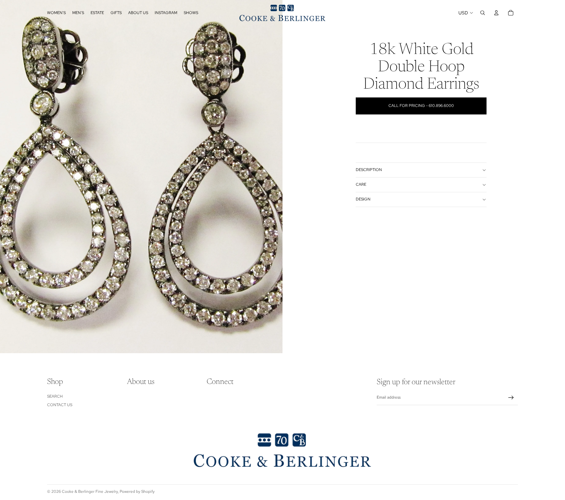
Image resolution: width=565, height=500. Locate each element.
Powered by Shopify (137, 491)
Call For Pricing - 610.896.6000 (421, 105)
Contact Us (59, 404)
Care (361, 184)
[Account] (496, 13)
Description (369, 169)
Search (55, 396)
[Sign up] (511, 398)
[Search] (482, 13)
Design (363, 199)
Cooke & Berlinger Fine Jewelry (90, 491)
